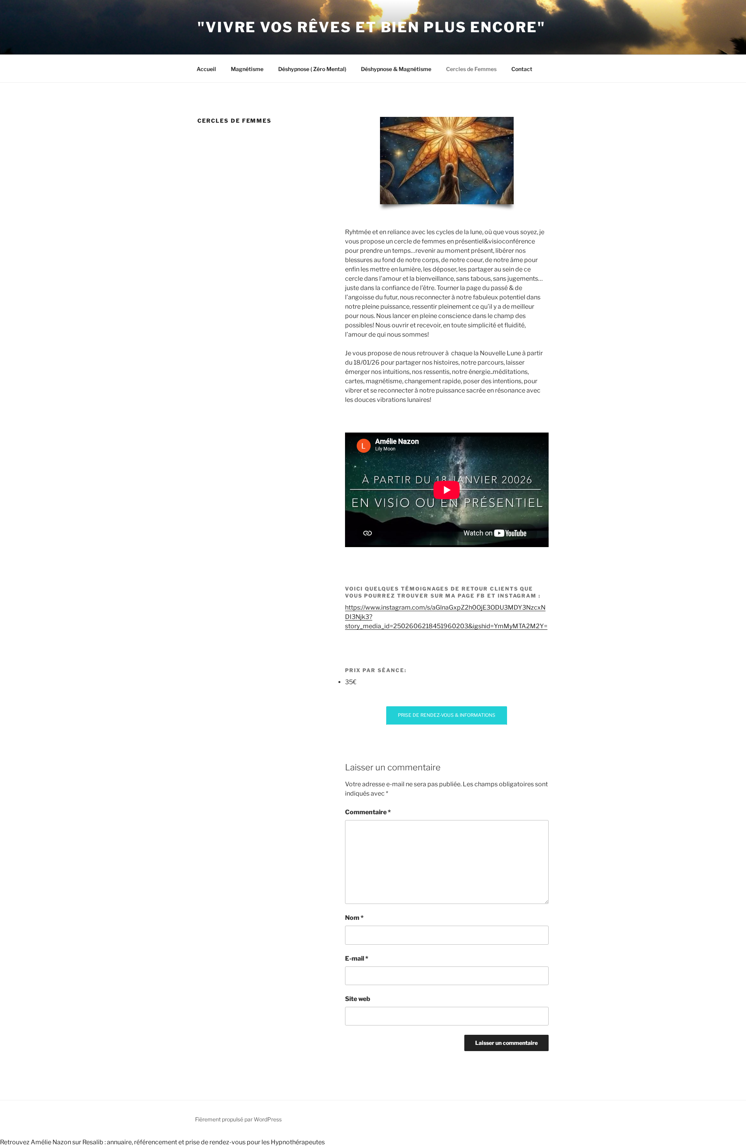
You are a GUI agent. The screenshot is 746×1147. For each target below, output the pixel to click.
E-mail (356, 958)
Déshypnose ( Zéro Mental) (312, 69)
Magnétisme (247, 69)
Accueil (206, 69)
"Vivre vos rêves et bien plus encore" (371, 27)
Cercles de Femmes (471, 69)
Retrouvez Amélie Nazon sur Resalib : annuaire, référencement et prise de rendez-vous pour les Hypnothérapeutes (162, 1142)
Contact (521, 69)
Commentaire (368, 812)
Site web (357, 999)
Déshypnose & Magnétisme (396, 69)
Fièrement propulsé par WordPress (238, 1119)
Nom (354, 917)
